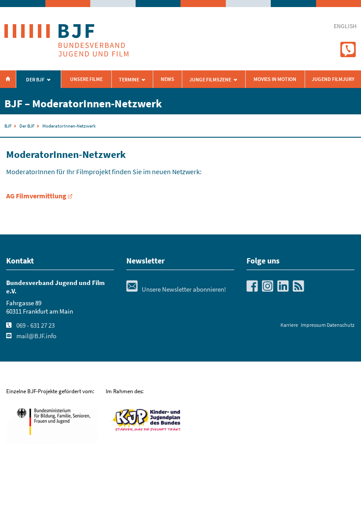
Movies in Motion (275, 79)
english (345, 26)
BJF (7, 126)
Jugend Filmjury (333, 79)
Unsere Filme (86, 79)
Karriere (289, 325)
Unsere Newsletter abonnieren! (176, 289)
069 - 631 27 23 (35, 325)
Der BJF (35, 80)
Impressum (313, 325)
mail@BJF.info (36, 336)
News (167, 79)
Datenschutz (340, 325)
